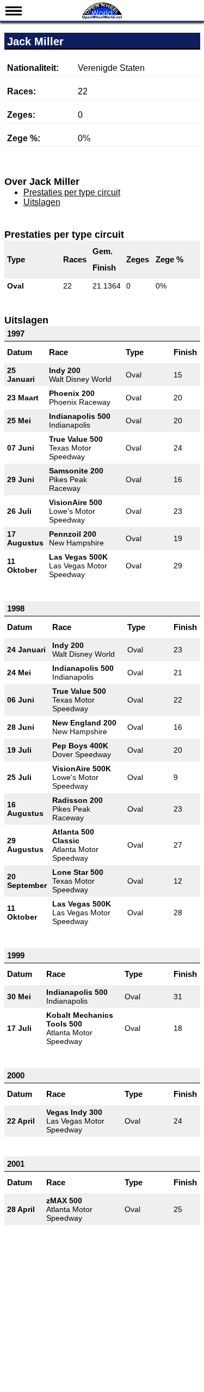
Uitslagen (41, 202)
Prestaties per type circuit (71, 192)
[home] (102, 17)
